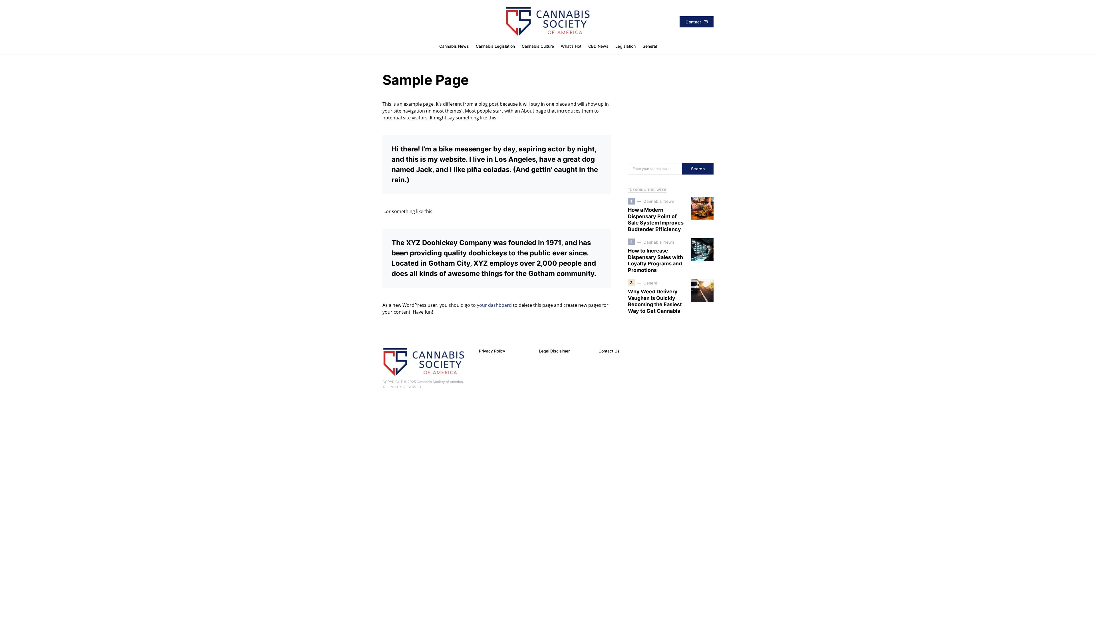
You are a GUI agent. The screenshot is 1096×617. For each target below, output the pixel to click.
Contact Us (609, 350)
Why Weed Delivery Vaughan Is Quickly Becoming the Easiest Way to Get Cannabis (655, 301)
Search (698, 168)
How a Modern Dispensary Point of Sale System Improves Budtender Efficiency (656, 219)
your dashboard (494, 305)
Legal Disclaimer (554, 350)
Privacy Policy (492, 350)
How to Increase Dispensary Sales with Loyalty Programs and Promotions (655, 260)
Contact (693, 21)
